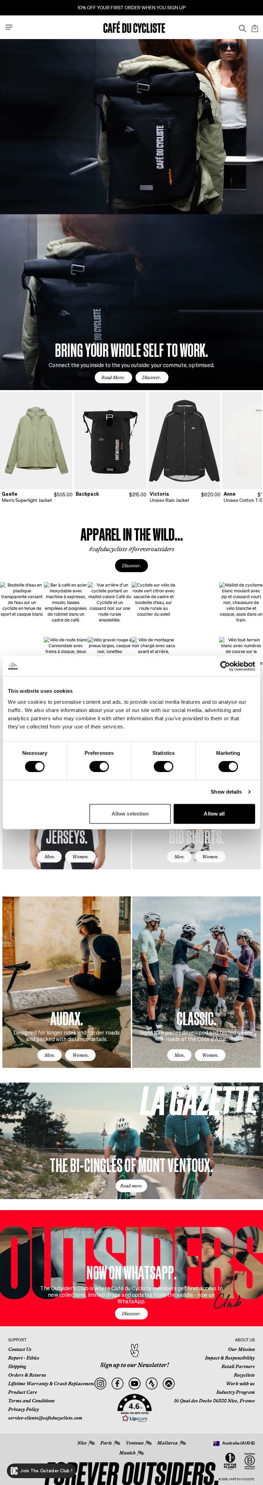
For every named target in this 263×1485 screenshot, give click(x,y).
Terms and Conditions (31, 1400)
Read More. (113, 377)
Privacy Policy (23, 1409)
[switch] (99, 766)
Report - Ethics (23, 1358)
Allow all (214, 814)
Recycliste (244, 1375)
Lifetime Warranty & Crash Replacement (51, 1383)
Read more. (131, 1185)
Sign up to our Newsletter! (134, 1365)
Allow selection (130, 814)
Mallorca (167, 1443)
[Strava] (151, 1383)
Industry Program (235, 1392)
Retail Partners (238, 1366)
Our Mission (241, 1349)
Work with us (240, 1383)
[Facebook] (117, 1383)
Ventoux (134, 1443)
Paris (106, 1443)
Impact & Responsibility (230, 1358)
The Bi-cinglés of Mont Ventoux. (131, 1164)
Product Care (22, 1392)
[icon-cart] (254, 27)
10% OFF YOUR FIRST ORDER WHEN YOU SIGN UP (131, 7)
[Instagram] (100, 1383)
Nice (82, 1443)
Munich (127, 1453)
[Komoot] (168, 1383)
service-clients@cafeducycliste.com (45, 1418)
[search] (240, 27)
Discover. (151, 377)
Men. (50, 856)
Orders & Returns (27, 1375)
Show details (226, 792)
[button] (134, 1408)
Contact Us (20, 1349)
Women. (80, 856)
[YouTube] (134, 1383)
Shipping (17, 1366)
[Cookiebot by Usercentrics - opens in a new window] (225, 666)
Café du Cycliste (241, 1479)
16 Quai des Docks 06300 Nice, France (214, 1400)
